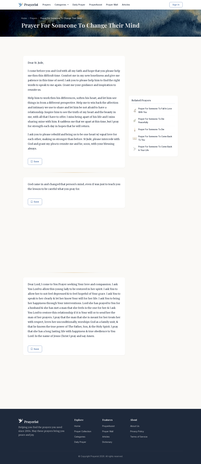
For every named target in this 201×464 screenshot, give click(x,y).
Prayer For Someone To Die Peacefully (151, 121)
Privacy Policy (137, 431)
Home (24, 18)
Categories (79, 436)
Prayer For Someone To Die (151, 129)
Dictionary (107, 442)
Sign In (176, 4)
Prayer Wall (112, 4)
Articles (126, 4)
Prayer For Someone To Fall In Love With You (155, 110)
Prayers (47, 4)
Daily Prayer (79, 4)
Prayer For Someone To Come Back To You (155, 138)
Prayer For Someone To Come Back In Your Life (155, 148)
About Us (134, 426)
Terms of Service (138, 436)
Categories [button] (61, 4)
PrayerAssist (95, 4)
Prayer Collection (82, 431)
